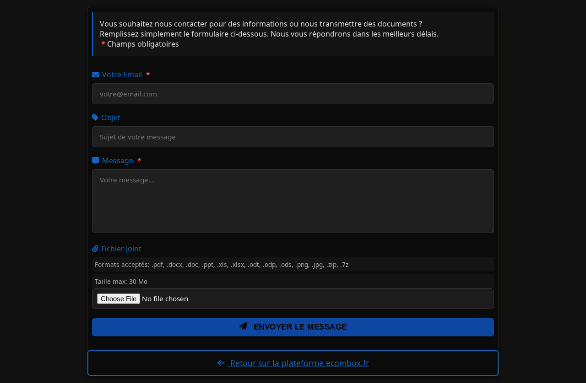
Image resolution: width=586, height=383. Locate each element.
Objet (110, 117)
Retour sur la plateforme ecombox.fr (298, 362)
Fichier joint (121, 249)
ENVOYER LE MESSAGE (299, 327)
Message (121, 160)
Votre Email (126, 74)
